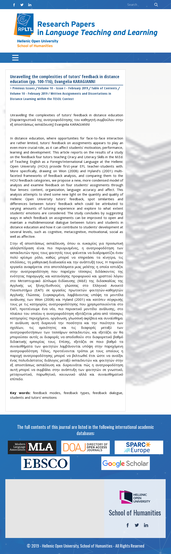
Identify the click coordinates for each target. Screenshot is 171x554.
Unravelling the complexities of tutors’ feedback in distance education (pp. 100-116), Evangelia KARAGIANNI (64, 79)
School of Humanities (135, 512)
